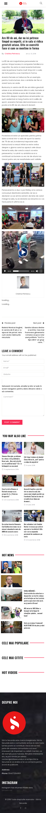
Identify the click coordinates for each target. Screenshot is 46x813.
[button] (23, 252)
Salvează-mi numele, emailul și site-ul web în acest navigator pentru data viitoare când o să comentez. (22, 389)
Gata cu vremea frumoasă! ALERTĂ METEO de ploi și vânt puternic (34, 625)
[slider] (21, 271)
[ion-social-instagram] (25, 808)
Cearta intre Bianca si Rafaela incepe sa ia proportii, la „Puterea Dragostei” (10, 493)
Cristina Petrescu (12, 53)
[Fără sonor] (37, 271)
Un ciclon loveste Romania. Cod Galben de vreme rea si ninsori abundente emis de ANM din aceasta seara (11, 528)
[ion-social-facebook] (20, 808)
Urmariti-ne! (7, 790)
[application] (23, 252)
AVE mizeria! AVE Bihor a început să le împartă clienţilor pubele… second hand (33, 612)
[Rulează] (5, 271)
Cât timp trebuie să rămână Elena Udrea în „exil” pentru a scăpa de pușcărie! (34, 459)
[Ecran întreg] (41, 271)
